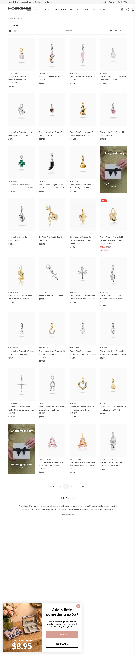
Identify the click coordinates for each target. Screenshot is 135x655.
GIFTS (95, 9)
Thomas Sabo (52, 509)
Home (10, 19)
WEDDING (74, 9)
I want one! (62, 634)
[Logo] (19, 9)
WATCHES (85, 9)
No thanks (62, 644)
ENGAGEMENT (61, 9)
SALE (112, 9)
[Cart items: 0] (133, 9)
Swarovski (63, 509)
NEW (38, 9)
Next (83, 486)
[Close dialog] (78, 606)
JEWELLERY (47, 9)
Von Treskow (75, 509)
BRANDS (103, 9)
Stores (111, 2)
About (103, 2)
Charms (19, 19)
